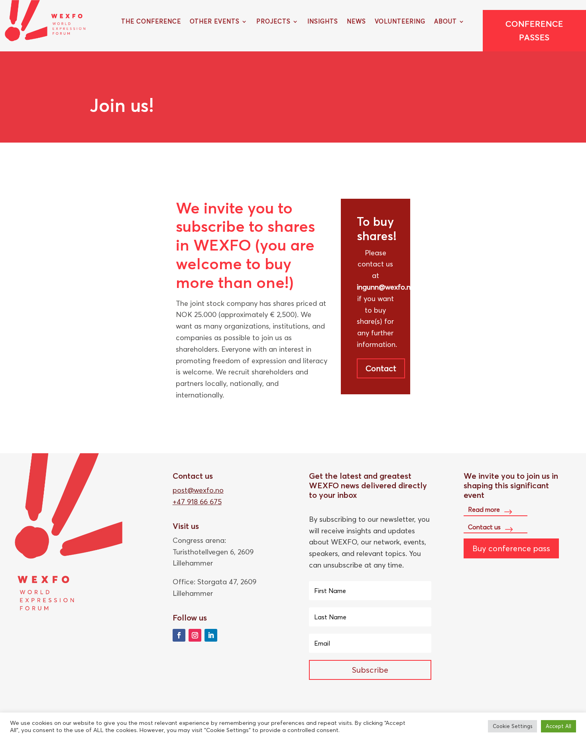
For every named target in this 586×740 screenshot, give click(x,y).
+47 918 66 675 (197, 501)
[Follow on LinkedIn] (211, 635)
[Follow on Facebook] (179, 635)
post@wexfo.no (198, 490)
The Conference (151, 22)
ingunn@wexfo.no (386, 287)
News (356, 22)
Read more (484, 509)
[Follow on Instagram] (195, 635)
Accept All (558, 726)
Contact (381, 368)
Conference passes (534, 30)
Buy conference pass (511, 548)
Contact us (484, 527)
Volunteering (400, 22)
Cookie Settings (512, 726)
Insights (322, 22)
